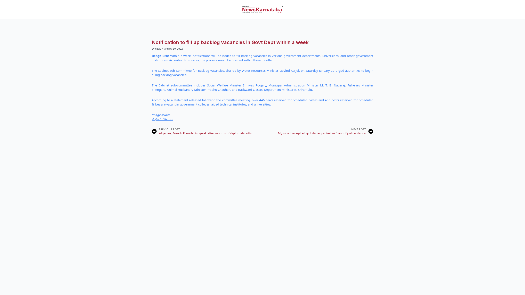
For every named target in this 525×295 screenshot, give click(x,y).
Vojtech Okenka (162, 119)
